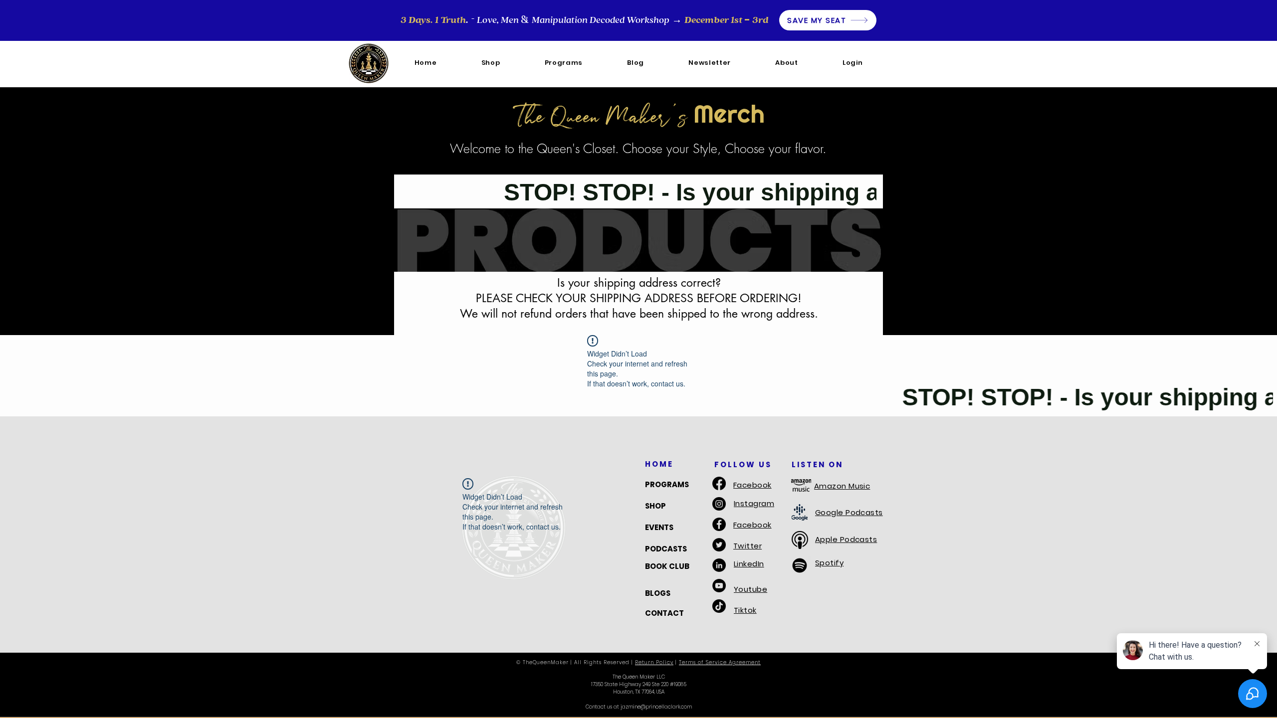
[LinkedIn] (719, 565)
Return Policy (654, 662)
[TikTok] (719, 606)
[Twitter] (719, 544)
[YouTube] (719, 585)
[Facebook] (719, 483)
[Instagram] (719, 504)
